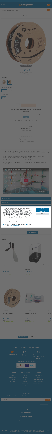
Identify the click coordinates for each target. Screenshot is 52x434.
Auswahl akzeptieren (42, 213)
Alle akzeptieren (42, 208)
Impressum (19, 220)
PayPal (29, 224)
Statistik (13, 224)
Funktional (7, 225)
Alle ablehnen (42, 211)
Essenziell (7, 224)
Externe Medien (21, 224)
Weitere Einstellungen (15, 225)
